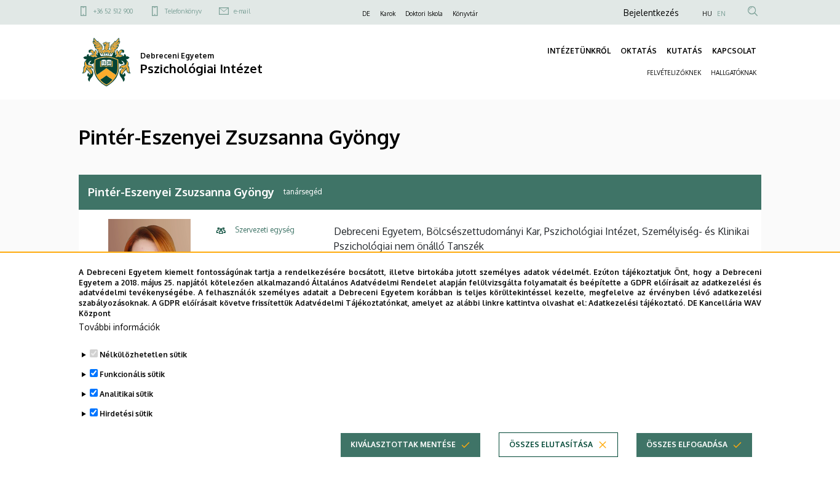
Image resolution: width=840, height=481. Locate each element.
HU (707, 13)
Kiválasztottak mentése (403, 444)
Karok (387, 13)
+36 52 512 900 (113, 11)
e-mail (242, 11)
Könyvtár (465, 13)
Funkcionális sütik (132, 374)
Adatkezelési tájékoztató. (636, 303)
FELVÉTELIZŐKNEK (674, 72)
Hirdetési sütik (126, 413)
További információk (119, 327)
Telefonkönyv (183, 11)
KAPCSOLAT (734, 50)
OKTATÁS (638, 50)
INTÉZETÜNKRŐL (579, 50)
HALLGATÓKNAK (733, 72)
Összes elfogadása (686, 444)
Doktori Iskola (424, 13)
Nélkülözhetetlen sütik (143, 354)
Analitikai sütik (126, 394)
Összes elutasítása (551, 444)
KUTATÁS (684, 50)
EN (721, 13)
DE (366, 13)
